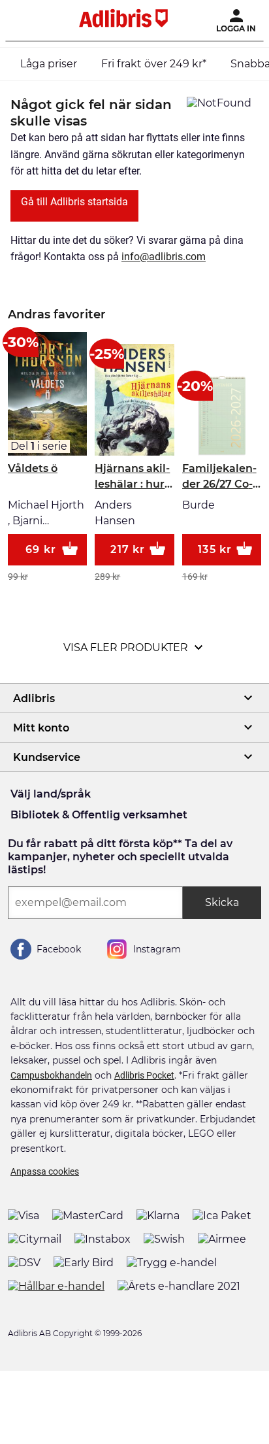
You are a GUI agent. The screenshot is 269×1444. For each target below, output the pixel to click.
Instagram (157, 949)
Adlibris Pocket (144, 1075)
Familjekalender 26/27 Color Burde (219, 477)
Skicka (222, 902)
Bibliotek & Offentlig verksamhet (98, 815)
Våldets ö (32, 468)
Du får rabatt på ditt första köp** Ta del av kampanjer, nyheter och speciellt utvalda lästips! (120, 856)
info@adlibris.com (163, 256)
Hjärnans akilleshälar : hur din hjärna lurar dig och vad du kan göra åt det (132, 477)
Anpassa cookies (44, 1171)
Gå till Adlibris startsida (74, 201)
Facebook (59, 949)
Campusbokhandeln (51, 1075)
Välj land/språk (50, 794)
